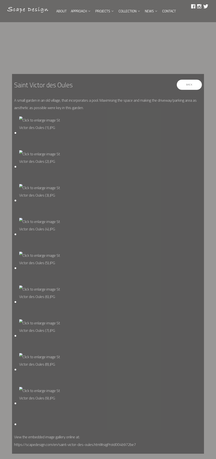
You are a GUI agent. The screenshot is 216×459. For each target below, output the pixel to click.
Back (189, 84)
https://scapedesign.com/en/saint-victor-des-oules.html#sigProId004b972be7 (75, 444)
